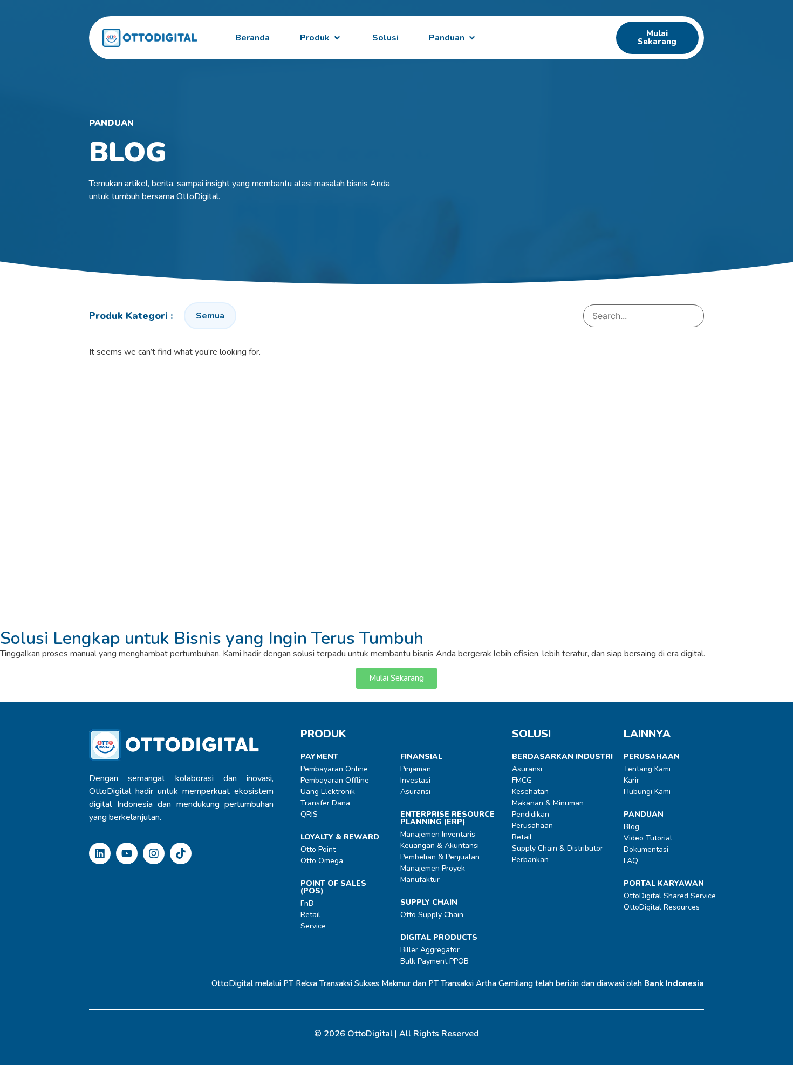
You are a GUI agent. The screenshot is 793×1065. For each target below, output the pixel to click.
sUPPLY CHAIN (428, 902)
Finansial (421, 756)
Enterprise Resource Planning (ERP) (447, 818)
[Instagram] (154, 853)
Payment (319, 756)
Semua (210, 316)
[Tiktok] (181, 853)
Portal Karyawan (664, 883)
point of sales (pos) (333, 887)
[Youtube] (127, 853)
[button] (321, 38)
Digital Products (438, 937)
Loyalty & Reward (339, 837)
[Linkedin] (100, 853)
